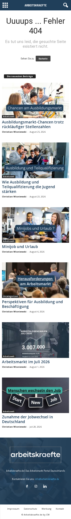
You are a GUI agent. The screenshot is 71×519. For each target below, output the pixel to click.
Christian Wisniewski (14, 131)
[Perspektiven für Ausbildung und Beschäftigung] (35, 280)
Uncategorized (10, 296)
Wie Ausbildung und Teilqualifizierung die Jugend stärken (28, 187)
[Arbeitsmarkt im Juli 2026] (35, 340)
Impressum (13, 508)
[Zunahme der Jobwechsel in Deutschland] (35, 395)
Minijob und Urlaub (20, 246)
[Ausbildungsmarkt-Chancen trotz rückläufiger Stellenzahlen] (35, 100)
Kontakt (60, 508)
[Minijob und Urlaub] (35, 225)
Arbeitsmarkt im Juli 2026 (26, 361)
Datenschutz (30, 508)
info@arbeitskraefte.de (47, 479)
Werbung (46, 508)
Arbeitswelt (8, 116)
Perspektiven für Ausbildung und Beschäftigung (32, 304)
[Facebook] (26, 486)
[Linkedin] (44, 486)
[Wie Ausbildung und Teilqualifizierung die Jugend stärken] (35, 160)
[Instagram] (35, 486)
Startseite (43, 58)
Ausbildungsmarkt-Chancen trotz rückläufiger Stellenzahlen (33, 124)
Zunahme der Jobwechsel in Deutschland (27, 419)
